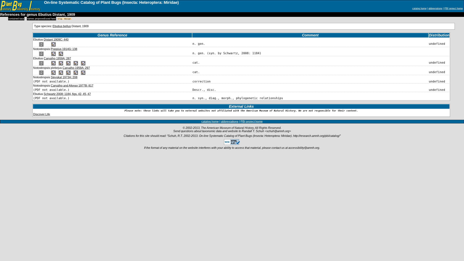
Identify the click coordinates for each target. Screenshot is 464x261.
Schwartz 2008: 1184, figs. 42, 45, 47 (67, 94)
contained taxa (16, 18)
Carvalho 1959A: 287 (57, 58)
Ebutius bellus (62, 26)
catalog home (419, 8)
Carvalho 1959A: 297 (76, 67)
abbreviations (435, 8)
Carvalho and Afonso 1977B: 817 (72, 85)
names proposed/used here (41, 18)
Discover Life (41, 114)
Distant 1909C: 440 (56, 39)
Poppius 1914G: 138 (64, 49)
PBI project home (453, 8)
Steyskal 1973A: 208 (64, 77)
